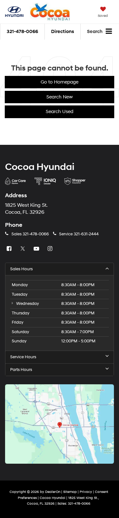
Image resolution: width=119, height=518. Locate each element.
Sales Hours (21, 269)
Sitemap (70, 492)
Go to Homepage (59, 82)
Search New (59, 97)
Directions (62, 32)
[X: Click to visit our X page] (23, 249)
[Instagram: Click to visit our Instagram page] (50, 249)
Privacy (86, 492)
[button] (22, 32)
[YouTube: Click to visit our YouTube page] (37, 249)
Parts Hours (21, 369)
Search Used (59, 112)
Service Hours (23, 357)
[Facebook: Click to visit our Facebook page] (9, 249)
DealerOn (52, 492)
